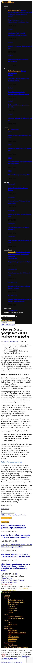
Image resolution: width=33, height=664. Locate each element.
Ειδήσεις (12, 325)
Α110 (9, 131)
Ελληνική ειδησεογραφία (16, 602)
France (6, 509)
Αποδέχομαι (25, 657)
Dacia (5, 69)
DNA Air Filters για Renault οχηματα (13, 312)
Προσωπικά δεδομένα (8, 590)
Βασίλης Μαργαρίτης (11, 341)
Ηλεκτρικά (11, 606)
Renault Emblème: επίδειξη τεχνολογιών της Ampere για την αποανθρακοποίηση (15, 536)
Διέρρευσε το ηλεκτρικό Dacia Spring (19, 262)
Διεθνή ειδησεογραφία (15, 600)
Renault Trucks (12, 639)
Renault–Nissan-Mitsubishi (17, 633)
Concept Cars (12, 610)
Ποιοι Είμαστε (13, 310)
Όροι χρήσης (23, 588)
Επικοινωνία (7, 308)
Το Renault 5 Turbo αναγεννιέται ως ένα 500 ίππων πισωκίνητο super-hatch (16, 546)
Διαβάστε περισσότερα (9, 659)
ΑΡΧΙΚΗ (6, 6)
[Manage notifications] (3, 655)
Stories (10, 612)
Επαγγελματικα (13, 604)
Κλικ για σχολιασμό (7, 513)
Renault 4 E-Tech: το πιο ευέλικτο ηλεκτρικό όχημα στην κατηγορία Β (13, 527)
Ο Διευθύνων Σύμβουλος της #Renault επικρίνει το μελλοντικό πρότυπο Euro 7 (15, 555)
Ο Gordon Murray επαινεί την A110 (18, 175)
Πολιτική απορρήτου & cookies (11, 662)
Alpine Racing (12, 624)
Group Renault (8, 250)
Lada (9, 635)
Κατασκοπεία (12, 258)
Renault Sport (12, 608)
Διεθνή (10, 16)
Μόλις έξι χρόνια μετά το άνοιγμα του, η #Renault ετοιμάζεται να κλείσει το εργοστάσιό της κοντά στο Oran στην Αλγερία (15, 567)
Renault (6, 8)
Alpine (6, 127)
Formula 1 (7, 182)
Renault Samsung (13, 637)
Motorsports (12, 641)
